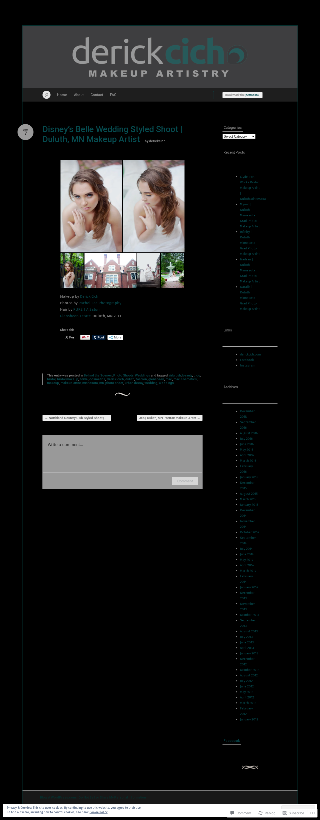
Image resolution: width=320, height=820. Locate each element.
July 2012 (246, 681)
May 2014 (246, 560)
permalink (252, 95)
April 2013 (247, 648)
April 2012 (247, 697)
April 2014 (247, 565)
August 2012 (249, 675)
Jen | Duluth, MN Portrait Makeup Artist (169, 418)
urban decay (134, 383)
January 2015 (249, 505)
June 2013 (247, 642)
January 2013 (249, 653)
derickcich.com (250, 354)
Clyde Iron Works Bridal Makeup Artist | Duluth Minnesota (253, 188)
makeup (53, 383)
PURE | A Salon (86, 309)
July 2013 (246, 637)
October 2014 (249, 532)
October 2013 (249, 615)
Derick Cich (89, 296)
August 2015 (249, 494)
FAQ (113, 95)
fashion (141, 379)
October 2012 (249, 670)
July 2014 (246, 549)
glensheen (156, 379)
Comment (185, 481)
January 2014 (249, 587)
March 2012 (248, 703)
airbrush (174, 375)
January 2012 (249, 719)
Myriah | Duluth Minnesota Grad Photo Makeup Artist (250, 215)
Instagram (247, 365)
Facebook (247, 360)
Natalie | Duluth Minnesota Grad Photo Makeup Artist (250, 298)
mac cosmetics (185, 379)
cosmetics (97, 379)
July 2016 (246, 439)
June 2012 (247, 686)
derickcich (157, 141)
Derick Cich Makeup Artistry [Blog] (160, 57)
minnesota (90, 383)
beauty (187, 375)
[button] (91, 206)
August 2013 (249, 631)
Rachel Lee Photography (99, 303)
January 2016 (249, 477)
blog (197, 375)
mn (101, 383)
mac (169, 379)
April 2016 (247, 455)
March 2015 (248, 499)
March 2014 (248, 571)
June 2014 (247, 554)
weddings (166, 383)
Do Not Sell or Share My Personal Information (112, 797)
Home (62, 95)
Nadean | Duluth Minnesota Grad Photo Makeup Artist (250, 270)
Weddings (142, 375)
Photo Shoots (123, 375)
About (79, 95)
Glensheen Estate (75, 316)
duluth (129, 379)
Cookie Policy (99, 812)
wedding (151, 383)
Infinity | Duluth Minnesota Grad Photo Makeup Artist (250, 243)
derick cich (115, 379)
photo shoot (114, 383)
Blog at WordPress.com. (58, 797)
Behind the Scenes (98, 375)
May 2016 (246, 450)
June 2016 (247, 444)
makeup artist (70, 383)
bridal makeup (67, 379)
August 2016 (249, 433)
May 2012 (246, 692)
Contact (96, 95)
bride (84, 379)
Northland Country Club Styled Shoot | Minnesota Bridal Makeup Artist (78, 418)
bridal (51, 379)
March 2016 (248, 461)
